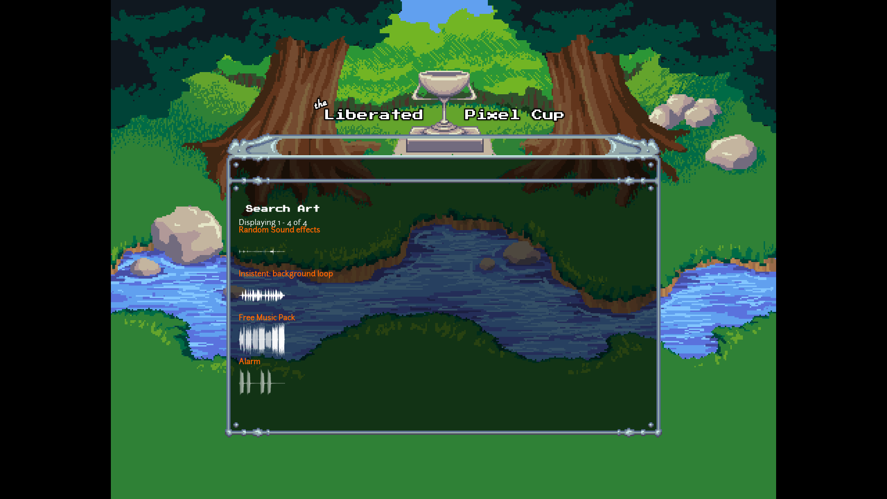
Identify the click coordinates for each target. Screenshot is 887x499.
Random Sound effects (279, 230)
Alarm (250, 362)
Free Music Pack (267, 318)
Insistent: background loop (286, 274)
